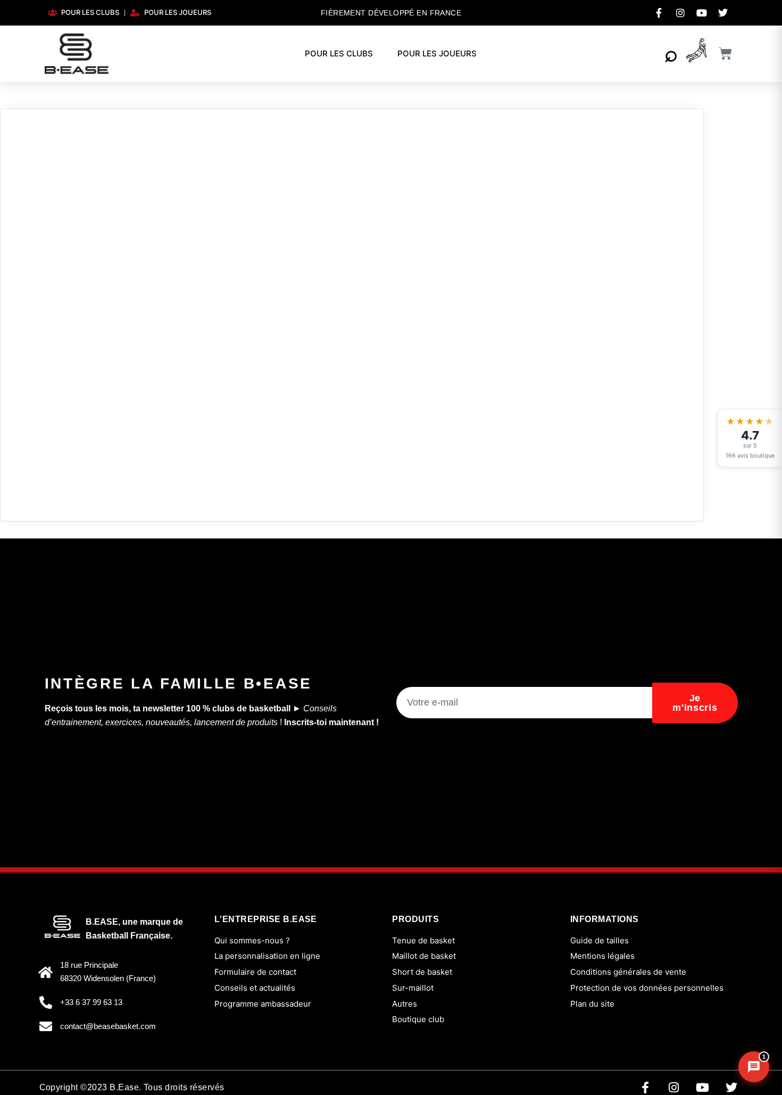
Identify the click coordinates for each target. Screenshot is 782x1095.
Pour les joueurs (437, 53)
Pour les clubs (339, 53)
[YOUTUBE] (701, 12)
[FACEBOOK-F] (659, 12)
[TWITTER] (723, 12)
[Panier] (725, 53)
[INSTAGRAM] (680, 12)
